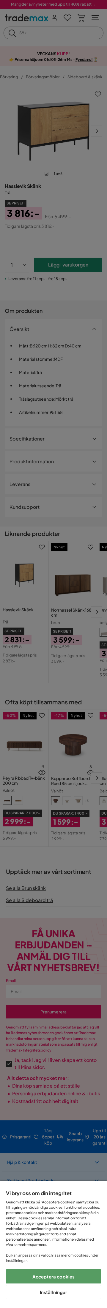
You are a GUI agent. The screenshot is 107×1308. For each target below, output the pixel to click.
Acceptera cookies (53, 1276)
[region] (53, 1244)
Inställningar (53, 1292)
